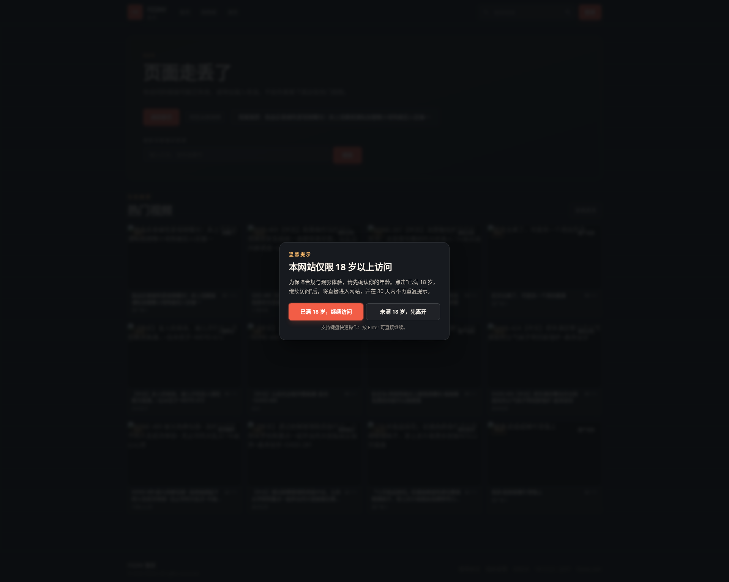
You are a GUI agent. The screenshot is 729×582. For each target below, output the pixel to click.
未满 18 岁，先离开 (403, 311)
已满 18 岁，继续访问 (326, 311)
